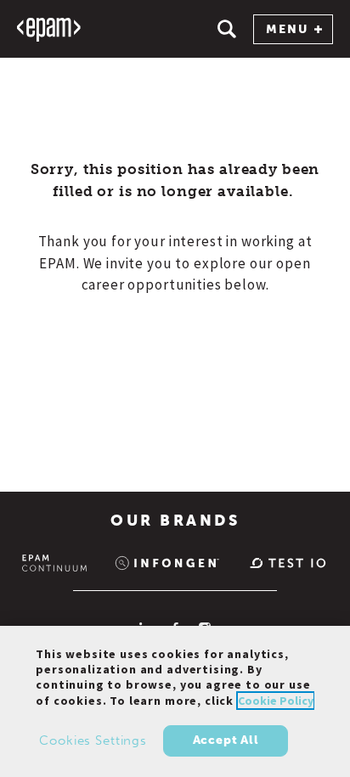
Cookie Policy (275, 700)
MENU (287, 29)
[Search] (226, 29)
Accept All (226, 740)
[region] (175, 701)
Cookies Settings (93, 740)
